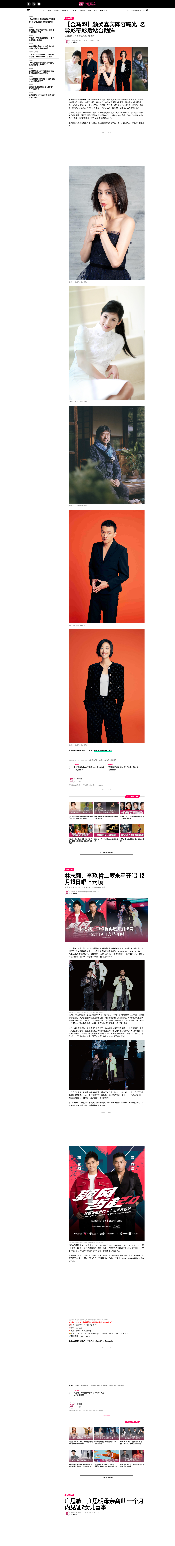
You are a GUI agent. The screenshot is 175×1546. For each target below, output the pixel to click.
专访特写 (82, 10)
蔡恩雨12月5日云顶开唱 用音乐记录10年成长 (42, 96)
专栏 (95, 10)
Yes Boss (106, 1416)
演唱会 (111, 1385)
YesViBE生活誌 (104, 10)
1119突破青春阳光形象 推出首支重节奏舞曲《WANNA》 (41, 64)
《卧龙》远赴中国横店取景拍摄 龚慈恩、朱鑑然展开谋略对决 (41, 55)
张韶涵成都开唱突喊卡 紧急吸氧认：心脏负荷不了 (42, 80)
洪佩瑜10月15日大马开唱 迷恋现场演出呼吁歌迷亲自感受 (41, 47)
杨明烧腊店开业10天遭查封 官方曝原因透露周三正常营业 (41, 72)
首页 (44, 10)
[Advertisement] (107, 147)
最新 (49, 10)
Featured (84, 760)
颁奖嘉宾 (113, 760)
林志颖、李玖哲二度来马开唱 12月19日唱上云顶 (41, 31)
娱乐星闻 (57, 10)
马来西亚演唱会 (119, 1385)
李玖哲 (100, 1385)
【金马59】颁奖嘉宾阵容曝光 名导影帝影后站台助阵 (42, 20)
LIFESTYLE (73, 10)
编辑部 (75, 42)
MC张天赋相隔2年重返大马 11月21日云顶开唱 (41, 88)
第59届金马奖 (93, 760)
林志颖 (106, 1385)
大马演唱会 (92, 1385)
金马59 (101, 760)
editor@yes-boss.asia (103, 750)
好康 (89, 10)
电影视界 (65, 10)
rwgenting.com (127, 1258)
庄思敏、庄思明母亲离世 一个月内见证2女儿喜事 (41, 39)
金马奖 (107, 760)
